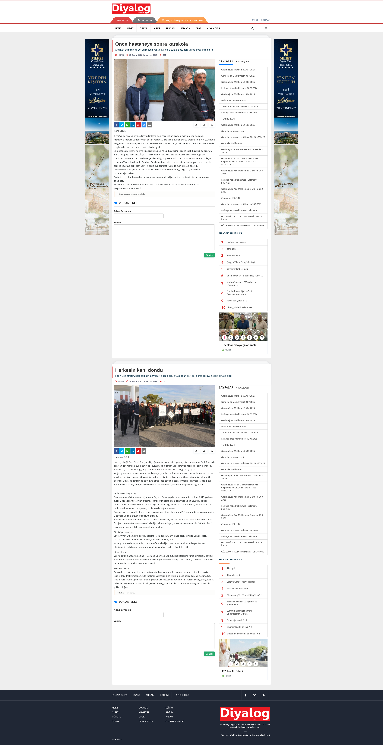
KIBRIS (118, 28)
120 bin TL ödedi (232, 671)
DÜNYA (156, 28)
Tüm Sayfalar (243, 61)
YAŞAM (169, 716)
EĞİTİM (169, 707)
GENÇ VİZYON (213, 28)
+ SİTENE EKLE (181, 694)
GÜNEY (130, 28)
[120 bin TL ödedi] (243, 655)
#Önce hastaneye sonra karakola (131, 194)
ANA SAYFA (122, 20)
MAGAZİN (185, 28)
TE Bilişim (117, 739)
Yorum (117, 222)
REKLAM (150, 694)
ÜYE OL (255, 20)
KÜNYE (136, 694)
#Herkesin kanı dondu (126, 593)
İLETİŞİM (164, 694)
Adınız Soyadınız (122, 211)
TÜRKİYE (143, 28)
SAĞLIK (169, 712)
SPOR (198, 28)
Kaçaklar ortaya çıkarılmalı (239, 345)
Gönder (209, 255)
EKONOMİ (170, 28)
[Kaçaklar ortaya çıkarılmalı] (243, 329)
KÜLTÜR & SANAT (174, 721)
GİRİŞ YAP (265, 20)
